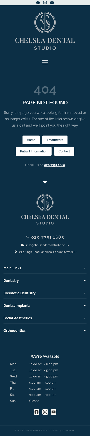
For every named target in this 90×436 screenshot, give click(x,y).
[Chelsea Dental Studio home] (45, 31)
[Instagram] (45, 2)
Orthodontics (14, 331)
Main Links (12, 268)
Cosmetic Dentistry (19, 293)
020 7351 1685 (54, 165)
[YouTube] (52, 2)
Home (31, 140)
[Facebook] (38, 2)
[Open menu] (45, 62)
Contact (64, 151)
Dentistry (11, 281)
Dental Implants (16, 306)
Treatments (55, 140)
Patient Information (33, 151)
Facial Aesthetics (17, 318)
